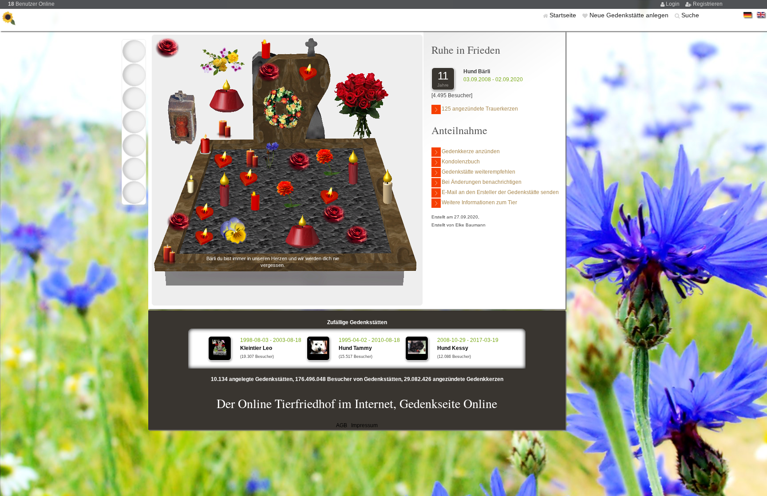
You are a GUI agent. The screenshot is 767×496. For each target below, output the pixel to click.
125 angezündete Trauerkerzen (480, 109)
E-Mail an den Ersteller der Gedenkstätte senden (500, 192)
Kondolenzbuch (461, 162)
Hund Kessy (452, 348)
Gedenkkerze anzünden (471, 151)
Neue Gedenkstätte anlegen (629, 15)
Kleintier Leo (256, 348)
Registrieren (708, 4)
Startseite (564, 15)
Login (673, 4)
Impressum (364, 425)
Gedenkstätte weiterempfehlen (478, 172)
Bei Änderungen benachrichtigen (482, 182)
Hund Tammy (355, 348)
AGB (341, 425)
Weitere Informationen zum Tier (479, 202)
